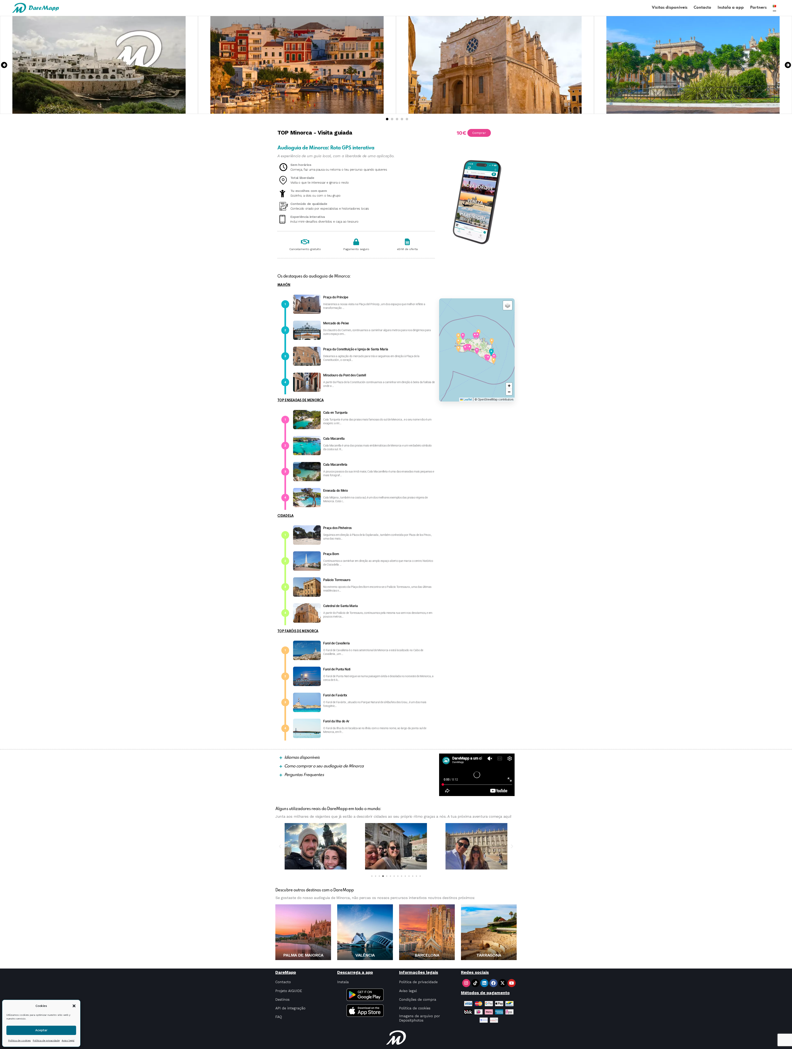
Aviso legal (68, 1040)
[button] (74, 1006)
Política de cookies (19, 1040)
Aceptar (41, 1030)
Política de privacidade (46, 1040)
